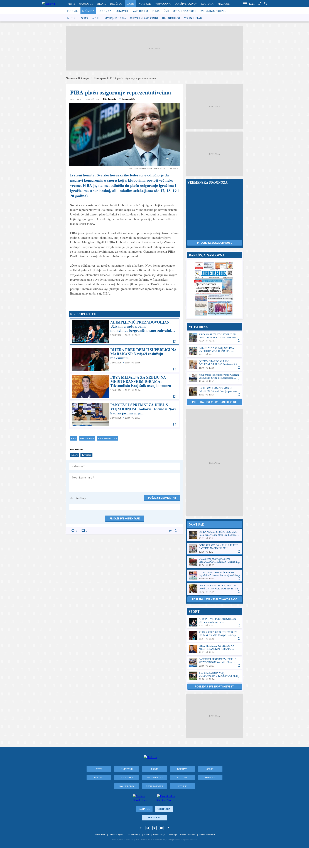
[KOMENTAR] (83, 531)
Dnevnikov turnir (213, 11)
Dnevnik (112, 99)
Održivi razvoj (186, 3)
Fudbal (72, 11)
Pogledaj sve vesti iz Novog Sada (214, 599)
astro (96, 18)
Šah (166, 11)
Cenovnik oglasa (116, 834)
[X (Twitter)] (154, 828)
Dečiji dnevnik (154, 786)
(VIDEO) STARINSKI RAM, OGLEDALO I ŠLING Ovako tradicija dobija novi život (214, 364)
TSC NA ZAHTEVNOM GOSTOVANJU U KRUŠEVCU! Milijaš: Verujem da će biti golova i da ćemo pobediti (214, 676)
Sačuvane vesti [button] (259, 3)
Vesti (71, 3)
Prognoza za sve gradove (214, 242)
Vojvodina (163, 3)
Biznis (101, 3)
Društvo (116, 3)
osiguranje (87, 438)
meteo (71, 18)
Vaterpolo (140, 11)
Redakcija (172, 834)
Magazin (224, 3)
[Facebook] (141, 828)
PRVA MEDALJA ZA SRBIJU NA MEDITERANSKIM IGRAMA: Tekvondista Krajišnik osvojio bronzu (124, 387)
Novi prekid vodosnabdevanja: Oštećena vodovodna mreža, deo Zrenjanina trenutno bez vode (214, 378)
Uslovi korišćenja (77, 498)
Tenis (156, 11)
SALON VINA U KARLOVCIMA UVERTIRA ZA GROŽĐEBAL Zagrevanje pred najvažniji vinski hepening (214, 351)
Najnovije (86, 3)
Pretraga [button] (266, 3)
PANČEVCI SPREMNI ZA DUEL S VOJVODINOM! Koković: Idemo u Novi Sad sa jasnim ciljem (124, 414)
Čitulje (182, 786)
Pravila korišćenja (187, 834)
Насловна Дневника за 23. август (214, 289)
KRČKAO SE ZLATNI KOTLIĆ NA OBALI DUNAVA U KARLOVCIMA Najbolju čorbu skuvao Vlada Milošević (214, 338)
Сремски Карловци (144, 18)
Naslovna (71, 78)
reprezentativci (107, 438)
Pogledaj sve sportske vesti (214, 686)
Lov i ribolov (126, 786)
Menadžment (99, 834)
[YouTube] (161, 828)
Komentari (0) (128, 99)
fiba (73, 438)
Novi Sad (145, 3)
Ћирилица (164, 808)
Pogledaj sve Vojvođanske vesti (214, 402)
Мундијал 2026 (115, 18)
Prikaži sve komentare (124, 518)
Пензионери (171, 18)
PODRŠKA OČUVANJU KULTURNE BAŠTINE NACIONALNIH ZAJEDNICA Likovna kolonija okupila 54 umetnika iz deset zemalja (214, 548)
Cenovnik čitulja (133, 834)
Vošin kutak (193, 18)
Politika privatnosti (207, 834)
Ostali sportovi (184, 11)
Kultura (207, 3)
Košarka (88, 11)
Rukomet (122, 11)
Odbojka (105, 11)
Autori (146, 834)
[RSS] (168, 828)
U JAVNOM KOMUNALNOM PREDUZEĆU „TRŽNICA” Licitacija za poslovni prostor (214, 562)
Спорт (85, 78)
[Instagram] (148, 828)
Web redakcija (159, 834)
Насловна (154, 817)
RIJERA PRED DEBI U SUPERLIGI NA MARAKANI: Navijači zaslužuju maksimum (124, 359)
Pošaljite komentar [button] (162, 497)
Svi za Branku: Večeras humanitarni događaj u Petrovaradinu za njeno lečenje (214, 575)
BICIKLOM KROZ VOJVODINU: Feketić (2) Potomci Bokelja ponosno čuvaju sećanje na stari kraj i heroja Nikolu (214, 391)
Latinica (144, 808)
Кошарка (100, 78)
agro (84, 18)
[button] (245, 3)
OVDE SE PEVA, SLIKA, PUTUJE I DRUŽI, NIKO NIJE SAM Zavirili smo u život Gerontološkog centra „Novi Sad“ (214, 589)
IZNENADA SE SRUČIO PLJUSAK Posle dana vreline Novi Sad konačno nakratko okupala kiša (214, 535)
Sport (130, 3)
